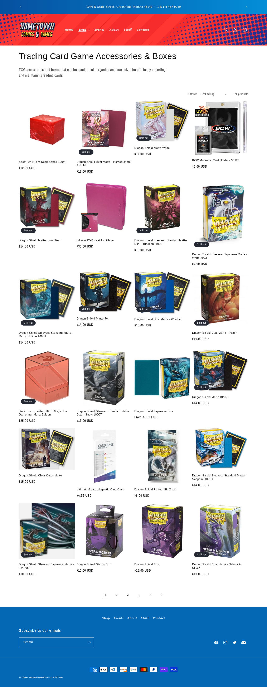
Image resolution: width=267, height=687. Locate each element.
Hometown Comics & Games (46, 677)
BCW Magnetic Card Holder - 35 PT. (216, 160)
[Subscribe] (89, 642)
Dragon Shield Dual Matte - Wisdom (158, 319)
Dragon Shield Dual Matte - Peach (214, 332)
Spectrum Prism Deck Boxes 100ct (42, 161)
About (132, 618)
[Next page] (161, 595)
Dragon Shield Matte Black (210, 397)
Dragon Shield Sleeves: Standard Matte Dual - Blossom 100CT (160, 242)
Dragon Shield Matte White (152, 147)
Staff (145, 618)
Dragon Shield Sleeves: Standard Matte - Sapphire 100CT (219, 477)
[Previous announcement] (20, 7)
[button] (84, 29)
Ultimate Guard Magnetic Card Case (100, 489)
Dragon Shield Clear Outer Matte (40, 475)
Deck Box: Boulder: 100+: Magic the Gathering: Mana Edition (43, 413)
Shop (106, 618)
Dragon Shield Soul (147, 564)
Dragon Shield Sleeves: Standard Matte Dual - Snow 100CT (103, 413)
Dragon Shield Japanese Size (153, 411)
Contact (159, 618)
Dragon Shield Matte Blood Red (39, 240)
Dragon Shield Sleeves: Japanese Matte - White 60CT (219, 256)
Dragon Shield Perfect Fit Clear (155, 489)
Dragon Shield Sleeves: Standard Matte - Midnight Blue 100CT (46, 334)
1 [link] (105, 595)
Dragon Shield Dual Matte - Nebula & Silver (216, 566)
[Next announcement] (246, 7)
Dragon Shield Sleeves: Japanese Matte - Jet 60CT (46, 566)
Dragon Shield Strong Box (94, 564)
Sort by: (192, 94)
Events (119, 618)
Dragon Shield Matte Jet (93, 318)
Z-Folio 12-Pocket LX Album (95, 240)
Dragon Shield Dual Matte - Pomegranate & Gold (104, 163)
